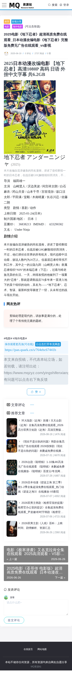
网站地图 (42, 649)
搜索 (54, 4)
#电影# (8, 338)
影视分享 (16, 21)
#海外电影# (20, 338)
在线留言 (28, 649)
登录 (65, 4)
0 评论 (28, 53)
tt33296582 (56, 224)
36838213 (25, 224)
